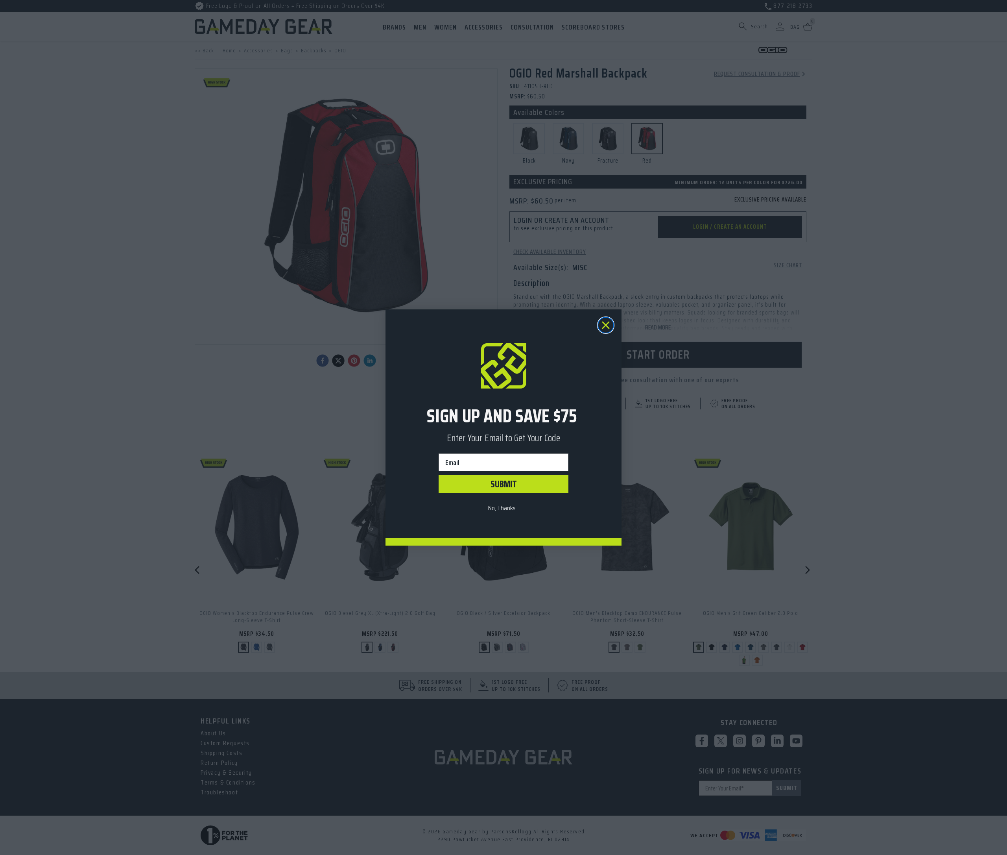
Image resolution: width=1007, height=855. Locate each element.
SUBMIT (504, 484)
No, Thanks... (503, 508)
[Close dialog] (606, 325)
